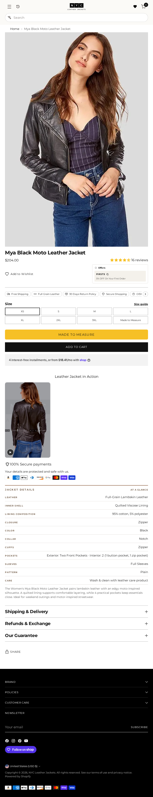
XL (22, 320)
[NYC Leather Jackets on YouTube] (26, 741)
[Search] (9, 18)
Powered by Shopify (18, 776)
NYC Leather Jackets (42, 772)
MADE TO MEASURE (76, 335)
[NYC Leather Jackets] (76, 6)
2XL (58, 320)
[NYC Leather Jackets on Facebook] (7, 741)
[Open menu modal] (9, 7)
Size (8, 304)
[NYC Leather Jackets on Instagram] (13, 741)
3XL (94, 320)
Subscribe (139, 727)
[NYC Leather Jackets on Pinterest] (20, 741)
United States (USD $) (23, 766)
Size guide (141, 304)
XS (22, 311)
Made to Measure (130, 320)
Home (14, 29)
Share (15, 651)
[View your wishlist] (135, 7)
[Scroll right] (145, 294)
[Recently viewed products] (18, 7)
